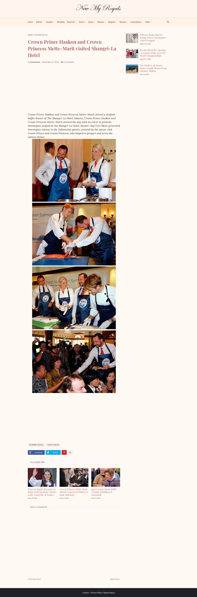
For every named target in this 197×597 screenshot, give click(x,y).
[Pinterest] (64, 452)
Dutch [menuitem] (81, 22)
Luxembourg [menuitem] (136, 22)
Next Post (114, 579)
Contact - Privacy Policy (92, 593)
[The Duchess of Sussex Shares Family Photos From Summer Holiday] (132, 68)
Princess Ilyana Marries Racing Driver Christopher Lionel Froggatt (153, 37)
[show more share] (70, 452)
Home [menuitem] (30, 22)
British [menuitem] (39, 22)
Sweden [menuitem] (49, 22)
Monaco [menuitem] (100, 22)
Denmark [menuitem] (71, 22)
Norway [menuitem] (123, 22)
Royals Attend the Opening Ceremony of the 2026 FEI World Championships (153, 53)
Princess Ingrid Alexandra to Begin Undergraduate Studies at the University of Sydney (42, 492)
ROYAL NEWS (53, 445)
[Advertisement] (74, 88)
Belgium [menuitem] (111, 22)
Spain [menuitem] (90, 22)
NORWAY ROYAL (41, 35)
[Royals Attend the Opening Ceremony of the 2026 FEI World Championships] (132, 53)
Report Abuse (109, 593)
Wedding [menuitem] (61, 22)
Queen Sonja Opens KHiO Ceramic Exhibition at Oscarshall (103, 492)
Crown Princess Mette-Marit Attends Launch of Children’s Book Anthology (74, 492)
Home (30, 35)
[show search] (166, 22)
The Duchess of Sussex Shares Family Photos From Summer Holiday (153, 68)
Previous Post (35, 579)
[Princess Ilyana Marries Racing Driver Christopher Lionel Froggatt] (132, 38)
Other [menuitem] (147, 22)
